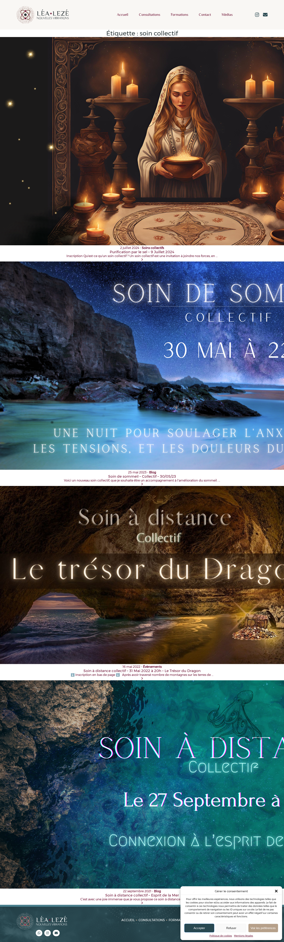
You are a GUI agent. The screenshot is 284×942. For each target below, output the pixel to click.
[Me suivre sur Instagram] (257, 15)
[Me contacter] (265, 15)
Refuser (231, 928)
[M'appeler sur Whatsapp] (39, 933)
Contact (205, 15)
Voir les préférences (263, 928)
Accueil (122, 15)
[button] (276, 891)
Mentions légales (243, 935)
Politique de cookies (220, 935)
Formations (179, 15)
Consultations (149, 15)
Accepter (199, 928)
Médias (227, 15)
